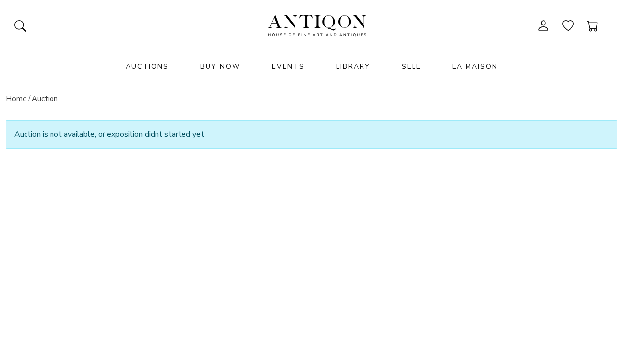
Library (353, 66)
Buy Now (220, 66)
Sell (411, 66)
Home (16, 98)
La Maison (475, 66)
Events (288, 66)
